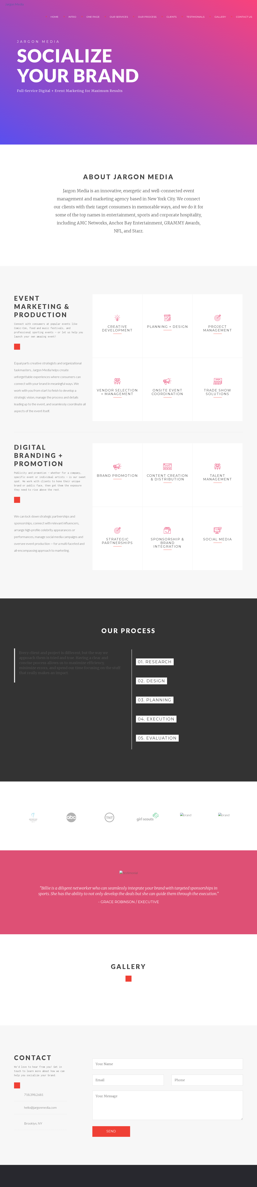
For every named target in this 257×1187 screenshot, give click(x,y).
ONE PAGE (93, 16)
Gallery (220, 16)
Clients (171, 16)
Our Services (119, 16)
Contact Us (244, 16)
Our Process (147, 16)
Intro (72, 16)
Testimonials (195, 16)
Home (54, 16)
